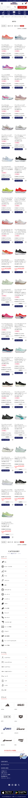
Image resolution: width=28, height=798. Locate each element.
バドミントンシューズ (17, 9)
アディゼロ (4, 9)
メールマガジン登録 (5, 774)
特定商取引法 (4, 776)
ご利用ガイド (4, 771)
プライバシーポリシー (6, 778)
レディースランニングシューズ (17, 16)
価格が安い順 (10, 25)
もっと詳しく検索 (22, 7)
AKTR (23, 9)
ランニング (8, 16)
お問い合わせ (4, 773)
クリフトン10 (10, 9)
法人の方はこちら (5, 764)
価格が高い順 (17, 25)
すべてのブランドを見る (10, 750)
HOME (2, 16)
